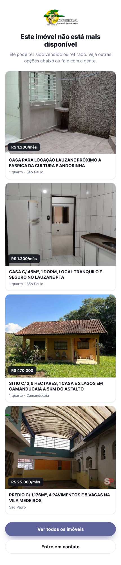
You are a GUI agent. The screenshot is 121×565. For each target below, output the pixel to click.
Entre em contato (60, 546)
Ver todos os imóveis (60, 529)
